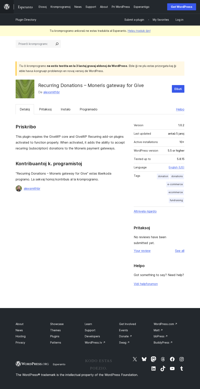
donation (163, 176)
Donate (125, 336)
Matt (158, 330)
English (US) (176, 167)
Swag (124, 342)
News (19, 330)
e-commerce (175, 184)
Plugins (54, 336)
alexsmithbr (51, 92)
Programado (88, 109)
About (19, 324)
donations (177, 176)
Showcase (57, 324)
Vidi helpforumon (146, 284)
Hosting (21, 336)
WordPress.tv (95, 342)
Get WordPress (181, 6)
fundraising (176, 200)
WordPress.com (165, 324)
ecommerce (176, 192)
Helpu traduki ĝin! (139, 30)
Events (123, 330)
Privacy (20, 342)
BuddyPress (163, 342)
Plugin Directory (26, 19)
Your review (142, 251)
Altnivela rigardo (145, 211)
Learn (88, 324)
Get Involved (127, 324)
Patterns (55, 342)
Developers (92, 336)
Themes (55, 330)
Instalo (66, 109)
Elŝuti (178, 89)
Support (90, 330)
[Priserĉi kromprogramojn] (57, 44)
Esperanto (59, 364)
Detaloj (25, 109)
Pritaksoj (45, 109)
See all (179, 251)
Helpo (180, 109)
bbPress (161, 336)
